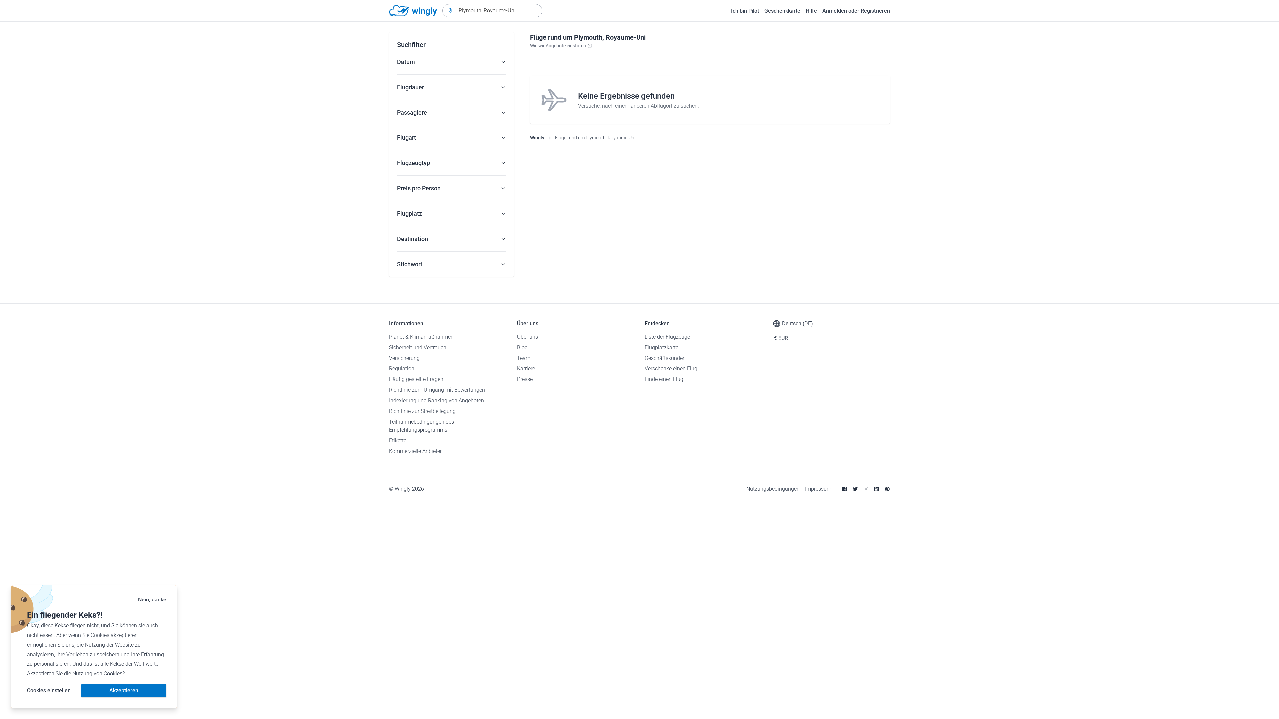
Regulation (401, 368)
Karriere (526, 368)
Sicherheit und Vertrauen (417, 347)
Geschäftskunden (665, 358)
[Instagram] (866, 489)
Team (523, 358)
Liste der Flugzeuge (667, 337)
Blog (522, 347)
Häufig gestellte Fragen (416, 379)
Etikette (397, 440)
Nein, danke (152, 600)
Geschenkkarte (782, 11)
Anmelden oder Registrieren (856, 11)
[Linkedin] (876, 489)
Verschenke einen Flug (671, 368)
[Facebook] (844, 489)
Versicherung (404, 358)
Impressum (818, 489)
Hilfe (811, 11)
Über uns (527, 337)
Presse (525, 379)
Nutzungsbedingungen (773, 489)
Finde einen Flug (664, 379)
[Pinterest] (887, 489)
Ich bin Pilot (745, 11)
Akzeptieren (123, 690)
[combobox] (492, 10)
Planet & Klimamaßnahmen (421, 337)
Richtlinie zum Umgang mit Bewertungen (437, 390)
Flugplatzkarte (661, 347)
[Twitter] (855, 489)
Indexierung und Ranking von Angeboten (436, 400)
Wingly (537, 137)
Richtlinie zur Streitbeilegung (422, 411)
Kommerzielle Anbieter (415, 451)
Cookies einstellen (49, 690)
